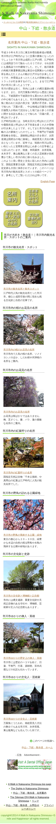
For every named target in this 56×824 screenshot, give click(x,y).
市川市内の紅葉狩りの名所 (17, 472)
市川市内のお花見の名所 (16, 411)
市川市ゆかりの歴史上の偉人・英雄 (22, 658)
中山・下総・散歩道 (28, 14)
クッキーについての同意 (13, 22)
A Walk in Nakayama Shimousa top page (29, 784)
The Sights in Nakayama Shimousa (29, 788)
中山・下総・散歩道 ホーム (37, 747)
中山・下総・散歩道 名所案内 (29, 793)
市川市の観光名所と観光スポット (21, 289)
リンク (35, 801)
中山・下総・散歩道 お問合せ (22, 805)
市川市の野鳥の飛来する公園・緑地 (22, 535)
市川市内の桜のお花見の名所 (18, 349)
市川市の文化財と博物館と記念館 (21, 595)
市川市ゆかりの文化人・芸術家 (20, 719)
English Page (48, 181)
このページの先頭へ (43, 741)
